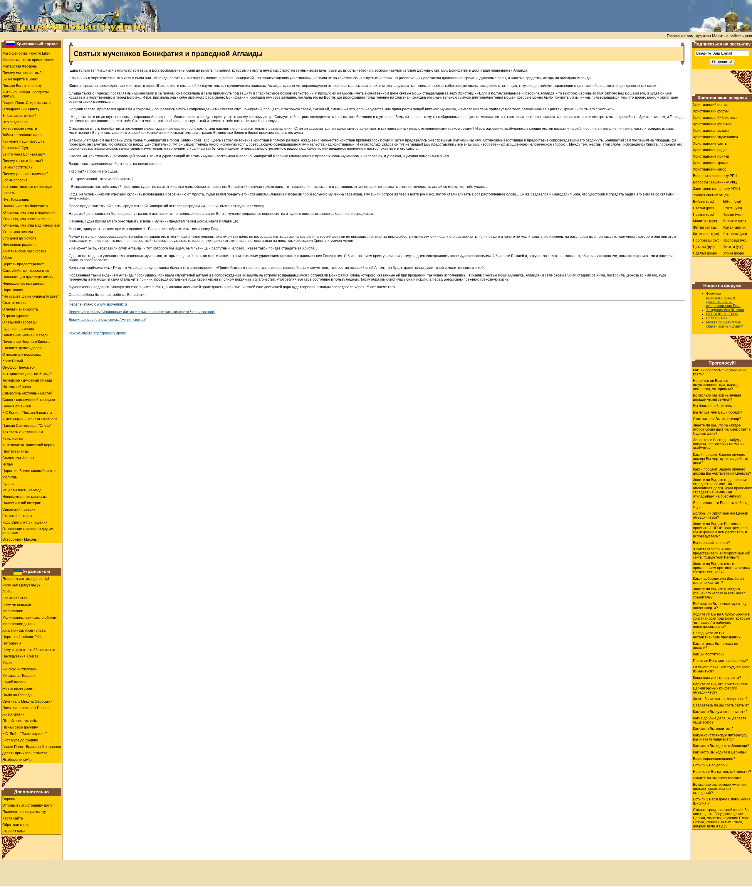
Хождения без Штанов (725, 310)
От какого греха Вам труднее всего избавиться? (722, 669)
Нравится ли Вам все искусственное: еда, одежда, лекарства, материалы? (717, 385)
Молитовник (12, 611)
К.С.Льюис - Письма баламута (27, 413)
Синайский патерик (18, 509)
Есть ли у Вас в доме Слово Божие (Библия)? (722, 801)
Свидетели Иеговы (18, 458)
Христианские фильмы (712, 124)
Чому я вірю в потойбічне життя (28, 650)
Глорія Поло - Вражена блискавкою (31, 747)
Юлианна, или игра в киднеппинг (29, 212)
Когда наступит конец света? (717, 678)
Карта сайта (12, 818)
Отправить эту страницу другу (27, 805)
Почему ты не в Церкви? (22, 161)
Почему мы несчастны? (22, 73)
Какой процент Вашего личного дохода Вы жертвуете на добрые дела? (720, 459)
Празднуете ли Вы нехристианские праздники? (717, 635)
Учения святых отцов (710, 195)
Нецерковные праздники (23, 283)
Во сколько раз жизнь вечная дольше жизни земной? (717, 397)
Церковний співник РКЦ (21, 637)
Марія (7, 663)
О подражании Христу (20, 109)
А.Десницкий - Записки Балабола (30, 419)
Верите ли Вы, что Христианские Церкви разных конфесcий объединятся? (720, 688)
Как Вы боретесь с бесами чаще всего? (719, 372)
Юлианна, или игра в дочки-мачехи (31, 225)
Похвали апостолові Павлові (26, 708)
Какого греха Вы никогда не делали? (715, 646)
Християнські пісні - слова (24, 630)
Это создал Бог (15, 122)
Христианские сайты (710, 143)
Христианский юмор (709, 169)
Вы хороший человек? (711, 543)
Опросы (9, 799)
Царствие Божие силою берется (29, 471)
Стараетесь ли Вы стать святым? (721, 705)
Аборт (7, 258)
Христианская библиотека (715, 118)
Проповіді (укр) (735, 240)
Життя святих (734, 227)
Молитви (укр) (734, 221)
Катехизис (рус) (706, 234)
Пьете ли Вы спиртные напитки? (720, 661)
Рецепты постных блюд (21, 490)
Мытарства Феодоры (20, 66)
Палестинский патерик (21, 503)
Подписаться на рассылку (24, 812)
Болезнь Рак (716, 318)
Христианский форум (710, 111)
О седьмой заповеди (19, 322)
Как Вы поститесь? (708, 654)
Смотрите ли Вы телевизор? (717, 419)
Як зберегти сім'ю (16, 760)
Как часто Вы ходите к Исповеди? (721, 746)
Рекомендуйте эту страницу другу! (97, 333)
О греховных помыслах (21, 355)
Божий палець (14, 682)
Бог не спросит (14, 180)
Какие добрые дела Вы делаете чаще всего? (719, 720)
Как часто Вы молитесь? (713, 729)
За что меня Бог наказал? (23, 154)
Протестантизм (15, 451)
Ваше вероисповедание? (714, 759)
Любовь (8, 193)
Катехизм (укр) (735, 234)
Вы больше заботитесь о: (714, 406)
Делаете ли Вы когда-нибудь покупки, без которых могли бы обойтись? (718, 444)
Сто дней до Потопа (19, 238)
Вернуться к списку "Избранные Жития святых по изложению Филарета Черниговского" (142, 312)
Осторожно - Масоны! (20, 539)
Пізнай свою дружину (20, 727)
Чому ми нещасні (16, 605)
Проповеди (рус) (707, 240)
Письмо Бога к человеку (22, 86)
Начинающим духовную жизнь (27, 277)
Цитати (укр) (733, 247)
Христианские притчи (711, 156)
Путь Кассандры (16, 200)
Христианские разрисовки (24, 251)
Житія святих (13, 714)
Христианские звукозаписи (715, 137)
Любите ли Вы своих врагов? (717, 778)
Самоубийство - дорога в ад (25, 271)
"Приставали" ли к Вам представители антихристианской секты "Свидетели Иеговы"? (721, 553)
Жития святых (705, 227)
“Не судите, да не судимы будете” (30, 296)
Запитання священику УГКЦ (716, 189)
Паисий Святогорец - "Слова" (26, 426)
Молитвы (10, 477)
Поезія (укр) (733, 215)
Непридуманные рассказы (24, 497)
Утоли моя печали (17, 232)
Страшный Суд (15, 148)
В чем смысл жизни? (19, 116)
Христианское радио (710, 150)
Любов (7, 592)
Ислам (7, 464)
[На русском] (10, 43)
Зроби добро (733, 253)
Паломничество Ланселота (25, 206)
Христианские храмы (710, 163)
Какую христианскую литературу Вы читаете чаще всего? (720, 737)
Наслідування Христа (20, 656)
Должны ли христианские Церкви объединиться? (720, 515)
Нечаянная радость (19, 245)
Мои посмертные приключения (28, 60)
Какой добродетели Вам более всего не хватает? (719, 580)
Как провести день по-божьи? (27, 374)
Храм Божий (12, 361)
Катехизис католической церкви (29, 445)
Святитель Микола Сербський (27, 701)
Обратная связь (15, 825)
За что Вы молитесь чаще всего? (720, 699)
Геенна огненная (16, 406)
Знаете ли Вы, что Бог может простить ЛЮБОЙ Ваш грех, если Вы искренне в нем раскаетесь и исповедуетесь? (720, 530)
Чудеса (8, 484)
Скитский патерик (17, 516)
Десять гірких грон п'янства (25, 753)
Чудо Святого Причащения (25, 522)
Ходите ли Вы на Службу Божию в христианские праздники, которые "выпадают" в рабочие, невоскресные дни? (721, 620)
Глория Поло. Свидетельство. (27, 103)
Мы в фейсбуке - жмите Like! (26, 53)
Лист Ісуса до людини (20, 740)
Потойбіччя (11, 643)
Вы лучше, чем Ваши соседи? (717, 412)
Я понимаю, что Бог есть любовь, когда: (720, 505)
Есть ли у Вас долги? (710, 765)
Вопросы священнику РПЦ (715, 176)
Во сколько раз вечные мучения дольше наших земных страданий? (719, 789)
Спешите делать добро (22, 348)
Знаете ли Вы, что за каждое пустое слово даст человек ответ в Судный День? (722, 429)
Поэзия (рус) (703, 215)
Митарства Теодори (19, 676)
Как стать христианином (22, 432)
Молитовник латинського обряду (29, 617)
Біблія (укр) (732, 202)
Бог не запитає (14, 598)
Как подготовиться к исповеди (27, 187)
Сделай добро (705, 253)
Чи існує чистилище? (19, 669)
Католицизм (12, 438)
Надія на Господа (17, 695)
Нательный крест (16, 387)
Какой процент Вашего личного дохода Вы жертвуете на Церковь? (722, 471)
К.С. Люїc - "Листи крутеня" (24, 734)
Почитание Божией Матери (25, 335)
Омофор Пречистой (19, 367)
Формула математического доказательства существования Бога (723, 299)
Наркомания (12, 290)
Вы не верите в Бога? (20, 79)
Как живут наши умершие (23, 141)
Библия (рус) (703, 202)
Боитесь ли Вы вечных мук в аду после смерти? (719, 606)
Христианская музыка (711, 131)
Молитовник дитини (19, 624)
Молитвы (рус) (705, 221)
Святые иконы (14, 303)
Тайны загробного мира (22, 135)
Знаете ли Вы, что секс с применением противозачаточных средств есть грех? (722, 568)
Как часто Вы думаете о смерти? (720, 712)
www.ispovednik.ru (112, 304)
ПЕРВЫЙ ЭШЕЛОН (722, 314)
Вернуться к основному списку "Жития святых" (107, 320)
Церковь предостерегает (23, 264)
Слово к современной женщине (28, 400)
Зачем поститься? (17, 167)
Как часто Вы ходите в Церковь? (720, 752)
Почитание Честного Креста (26, 342)
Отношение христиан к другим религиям (27, 531)
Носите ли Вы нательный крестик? (722, 772)
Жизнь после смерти (19, 129)
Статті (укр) (732, 208)
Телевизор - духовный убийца (27, 380)
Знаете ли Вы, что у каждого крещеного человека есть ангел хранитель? (719, 593)
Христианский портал (37, 44)
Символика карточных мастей (27, 393)
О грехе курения (15, 316)
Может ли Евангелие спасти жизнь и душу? (724, 324)
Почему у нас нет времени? (25, 174)
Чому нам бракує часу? (21, 585)
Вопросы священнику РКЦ (715, 182)
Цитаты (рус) (704, 247)
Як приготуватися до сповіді (25, 579)
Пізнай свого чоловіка (20, 721)
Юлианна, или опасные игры (26, 219)
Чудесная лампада (18, 329)
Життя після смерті (18, 689)
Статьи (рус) (703, 208)
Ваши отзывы (13, 831)
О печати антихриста (20, 309)
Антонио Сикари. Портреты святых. (25, 94)
